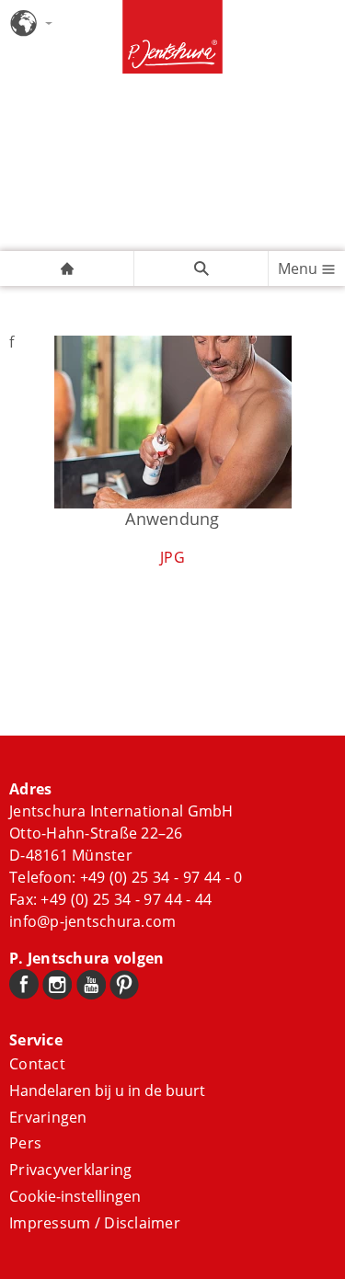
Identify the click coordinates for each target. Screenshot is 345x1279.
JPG (172, 557)
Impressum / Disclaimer (94, 1223)
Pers (25, 1143)
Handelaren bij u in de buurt (107, 1090)
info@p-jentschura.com (92, 921)
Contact (37, 1064)
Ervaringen (48, 1117)
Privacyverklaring (70, 1169)
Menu (299, 268)
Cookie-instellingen (75, 1196)
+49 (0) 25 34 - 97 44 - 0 (161, 877)
